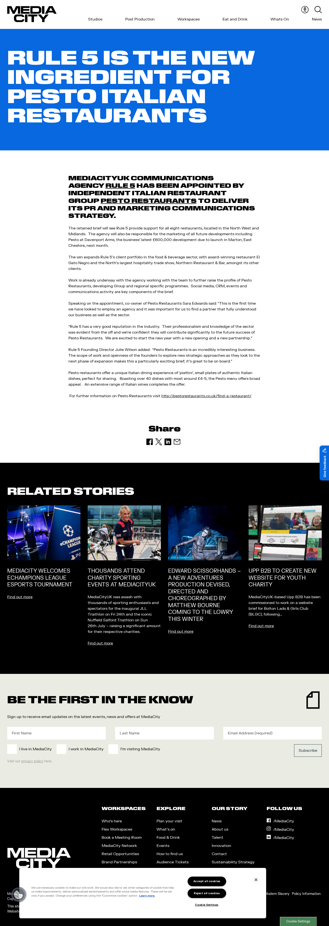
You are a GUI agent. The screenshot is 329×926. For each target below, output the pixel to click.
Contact (219, 854)
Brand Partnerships (119, 862)
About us (220, 829)
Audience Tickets (173, 862)
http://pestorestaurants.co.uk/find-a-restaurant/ (206, 396)
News (317, 19)
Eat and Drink (235, 19)
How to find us (170, 854)
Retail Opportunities (120, 854)
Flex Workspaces (117, 829)
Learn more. (147, 896)
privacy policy (32, 761)
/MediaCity (283, 821)
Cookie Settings (298, 921)
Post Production (140, 19)
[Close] (256, 879)
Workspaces (189, 19)
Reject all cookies (207, 893)
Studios (95, 19)
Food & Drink (168, 837)
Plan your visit (169, 821)
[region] (142, 893)
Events (163, 845)
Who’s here (112, 821)
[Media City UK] (32, 14)
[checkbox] (132, 749)
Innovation (221, 845)
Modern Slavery (277, 894)
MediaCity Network (119, 845)
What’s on (166, 829)
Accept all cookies (206, 881)
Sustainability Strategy (233, 862)
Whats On (279, 19)
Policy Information (306, 894)
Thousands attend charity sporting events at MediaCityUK (122, 578)
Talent (217, 837)
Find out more (20, 597)
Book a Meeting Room (122, 837)
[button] (18, 894)
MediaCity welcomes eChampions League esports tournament (39, 578)
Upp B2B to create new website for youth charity (282, 578)
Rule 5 (120, 185)
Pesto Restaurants (149, 201)
